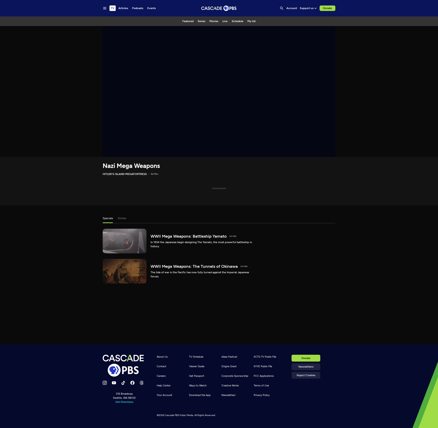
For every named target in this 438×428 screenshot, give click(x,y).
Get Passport (196, 375)
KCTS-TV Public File (265, 356)
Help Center (164, 385)
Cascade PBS (172, 415)
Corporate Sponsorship (234, 375)
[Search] (282, 8)
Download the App (200, 395)
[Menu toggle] (105, 8)
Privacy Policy (262, 395)
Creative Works (230, 385)
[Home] (124, 366)
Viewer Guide (196, 366)
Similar (122, 218)
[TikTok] (123, 383)
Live (225, 21)
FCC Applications (264, 375)
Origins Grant (229, 366)
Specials (108, 218)
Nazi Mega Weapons (131, 165)
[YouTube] (114, 383)
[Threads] (142, 383)
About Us (162, 356)
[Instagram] (105, 383)
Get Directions (124, 402)
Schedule (237, 21)
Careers (161, 375)
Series (201, 21)
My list (251, 21)
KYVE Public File (263, 366)
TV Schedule (196, 356)
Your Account (164, 395)
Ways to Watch (198, 385)
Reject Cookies (306, 375)
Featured (188, 21)
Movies (213, 21)
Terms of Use (261, 385)
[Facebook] (132, 383)
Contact (161, 366)
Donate (327, 8)
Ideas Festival (229, 356)
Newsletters (305, 366)
